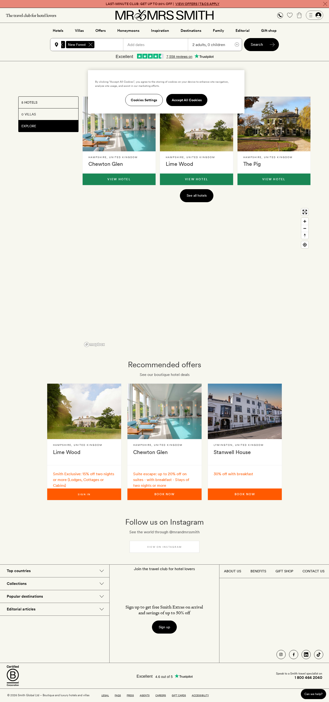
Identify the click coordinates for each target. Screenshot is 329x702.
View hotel (119, 179)
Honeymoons (128, 30)
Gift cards (179, 695)
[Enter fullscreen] (304, 211)
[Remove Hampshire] (61, 44)
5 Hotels (29, 102)
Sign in (84, 494)
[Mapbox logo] (94, 344)
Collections (16, 583)
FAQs (118, 695)
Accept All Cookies (187, 100)
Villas (79, 30)
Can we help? (313, 694)
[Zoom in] (304, 221)
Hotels (58, 30)
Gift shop (268, 30)
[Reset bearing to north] (304, 235)
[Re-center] (304, 244)
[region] (196, 277)
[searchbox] (111, 44)
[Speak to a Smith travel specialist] (280, 15)
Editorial (243, 30)
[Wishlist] (289, 15)
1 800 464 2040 (308, 677)
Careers (160, 695)
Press (130, 695)
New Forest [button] (77, 45)
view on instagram (164, 546)
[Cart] (299, 15)
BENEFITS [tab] (258, 571)
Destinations (191, 30)
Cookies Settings (144, 100)
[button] (280, 15)
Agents (145, 695)
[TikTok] (318, 654)
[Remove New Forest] (90, 44)
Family (218, 30)
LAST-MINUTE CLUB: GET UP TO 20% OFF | (162, 4)
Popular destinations (25, 596)
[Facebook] (293, 654)
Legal (105, 695)
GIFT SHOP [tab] (284, 571)
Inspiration (160, 30)
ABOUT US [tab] (232, 571)
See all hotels (197, 195)
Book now (164, 494)
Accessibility (200, 695)
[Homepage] (164, 15)
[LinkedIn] (306, 654)
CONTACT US (313, 571)
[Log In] (314, 15)
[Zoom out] (304, 228)
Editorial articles (21, 609)
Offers (100, 30)
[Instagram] (281, 654)
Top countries (19, 570)
